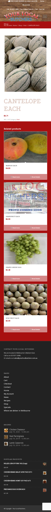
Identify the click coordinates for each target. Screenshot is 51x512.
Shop (6, 24)
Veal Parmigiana (16, 436)
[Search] (38, 16)
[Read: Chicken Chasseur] (6, 430)
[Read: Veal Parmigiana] (6, 437)
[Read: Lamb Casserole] (6, 444)
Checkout (8, 384)
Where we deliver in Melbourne (17, 411)
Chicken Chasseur (17, 429)
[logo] (21, 16)
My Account (26, 5)
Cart (5, 380)
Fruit (18, 119)
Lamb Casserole (16, 443)
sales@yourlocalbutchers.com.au (25, 358)
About (6, 377)
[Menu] (43, 16)
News (6, 397)
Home (6, 390)
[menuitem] (23, 1)
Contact (7, 387)
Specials (7, 407)
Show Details (35, 177)
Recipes (7, 400)
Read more (16, 177)
